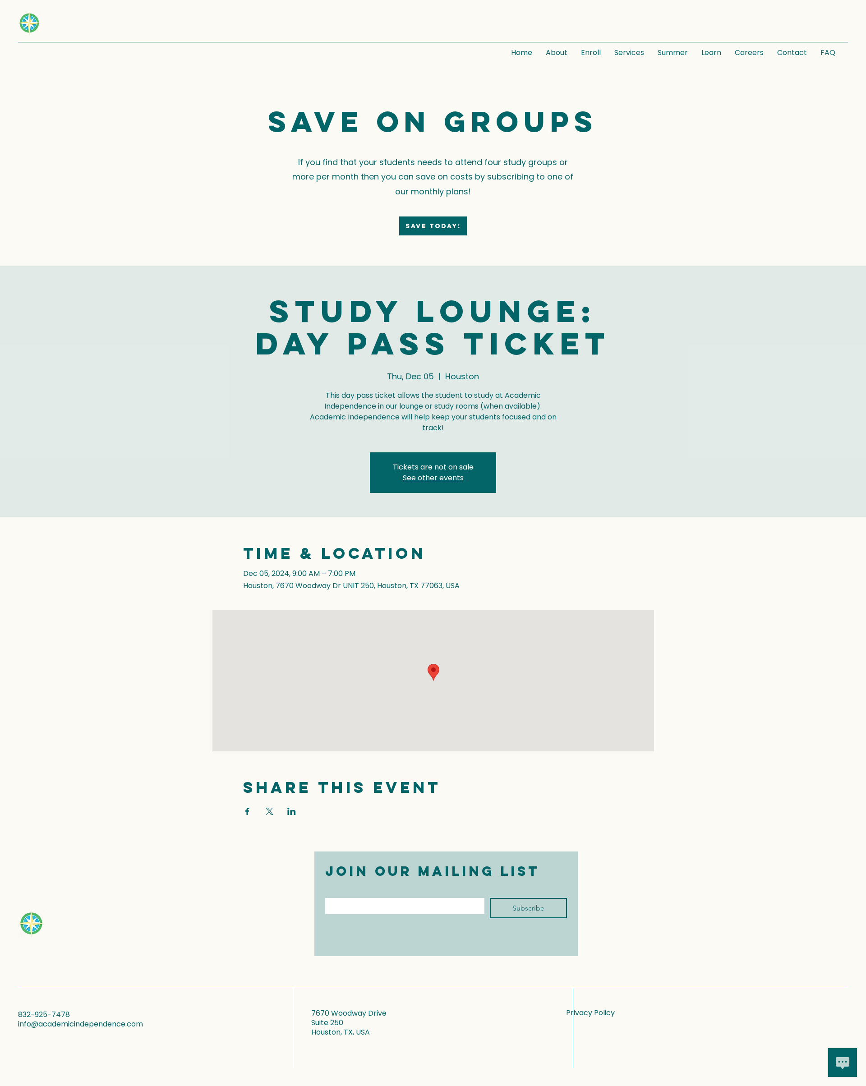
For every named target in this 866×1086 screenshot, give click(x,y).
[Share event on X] (269, 811)
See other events (433, 478)
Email (343, 890)
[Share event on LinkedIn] (291, 811)
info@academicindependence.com (80, 1024)
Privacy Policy (590, 1013)
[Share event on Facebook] (247, 811)
